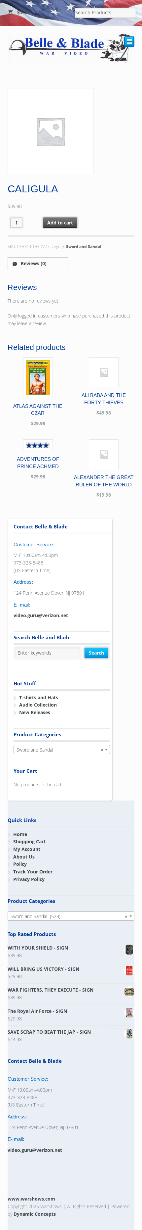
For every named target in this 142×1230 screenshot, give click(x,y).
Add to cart (60, 223)
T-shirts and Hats (38, 697)
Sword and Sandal (83, 246)
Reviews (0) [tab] (33, 263)
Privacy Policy (29, 879)
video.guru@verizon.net (41, 615)
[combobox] (62, 749)
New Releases (34, 712)
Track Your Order (33, 871)
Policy (20, 864)
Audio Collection (38, 705)
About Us (24, 857)
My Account (26, 849)
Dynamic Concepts (35, 1214)
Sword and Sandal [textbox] (60, 750)
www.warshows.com (31, 1199)
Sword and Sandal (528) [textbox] (69, 916)
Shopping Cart (29, 841)
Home (20, 834)
